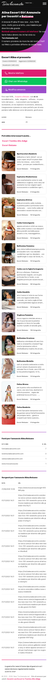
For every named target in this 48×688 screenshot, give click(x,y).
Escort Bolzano (9, 145)
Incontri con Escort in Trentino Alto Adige (23, 679)
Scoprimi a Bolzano (22, 97)
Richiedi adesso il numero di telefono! (20, 31)
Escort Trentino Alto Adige (14, 141)
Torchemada (13, 4)
